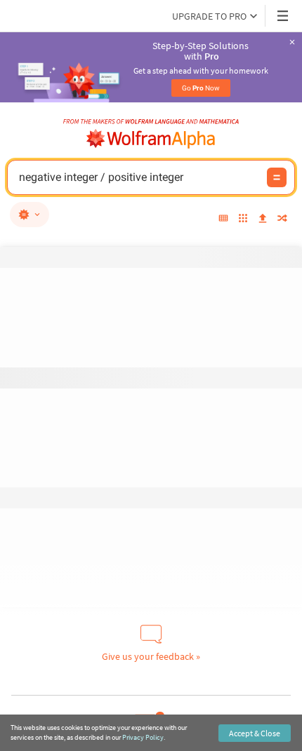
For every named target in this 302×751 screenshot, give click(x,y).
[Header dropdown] (284, 16)
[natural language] (29, 214)
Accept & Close (254, 733)
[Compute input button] (277, 177)
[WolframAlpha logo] (151, 139)
